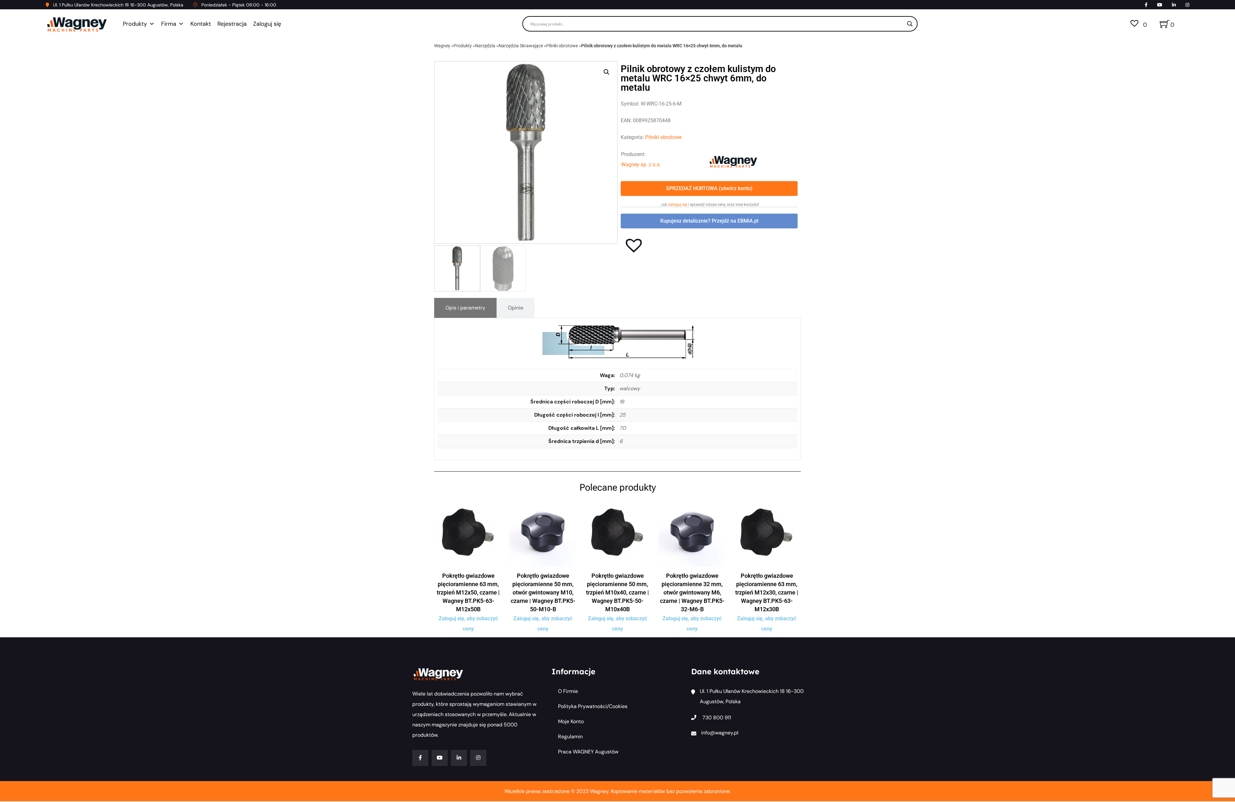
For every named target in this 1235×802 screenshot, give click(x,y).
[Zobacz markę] (733, 161)
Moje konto (571, 721)
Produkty (135, 24)
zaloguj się (677, 204)
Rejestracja (232, 24)
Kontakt (200, 24)
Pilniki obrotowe (562, 45)
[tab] (465, 308)
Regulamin (570, 736)
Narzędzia (485, 45)
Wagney (442, 45)
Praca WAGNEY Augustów (588, 751)
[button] (606, 72)
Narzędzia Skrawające (521, 45)
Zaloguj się (267, 24)
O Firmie (568, 691)
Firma (168, 24)
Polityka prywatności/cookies (592, 706)
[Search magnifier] (909, 23)
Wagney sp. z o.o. (641, 164)
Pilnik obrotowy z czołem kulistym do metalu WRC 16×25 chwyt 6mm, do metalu (661, 45)
